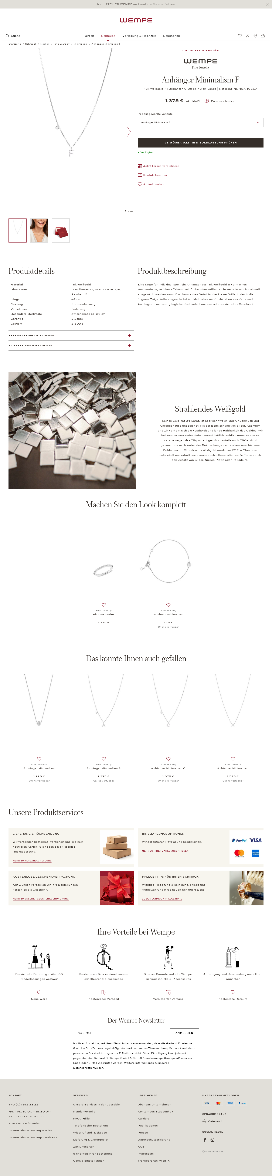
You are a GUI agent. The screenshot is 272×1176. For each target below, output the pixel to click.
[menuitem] (240, 36)
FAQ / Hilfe (81, 1118)
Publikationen (148, 1125)
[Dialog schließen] (268, 4)
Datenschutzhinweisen (88, 1067)
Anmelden (184, 1032)
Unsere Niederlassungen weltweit (32, 1137)
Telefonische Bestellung (91, 1125)
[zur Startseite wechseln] (136, 20)
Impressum (146, 1153)
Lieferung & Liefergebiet (90, 1139)
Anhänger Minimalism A (103, 768)
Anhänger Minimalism (39, 768)
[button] (159, 166)
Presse (143, 1132)
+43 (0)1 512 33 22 (23, 1104)
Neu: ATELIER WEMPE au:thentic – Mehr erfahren (136, 4)
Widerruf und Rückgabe (90, 1132)
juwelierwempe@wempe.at (161, 1058)
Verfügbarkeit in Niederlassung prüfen (200, 142)
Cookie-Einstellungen (88, 1160)
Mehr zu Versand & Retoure (32, 861)
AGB (141, 1146)
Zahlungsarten (84, 1146)
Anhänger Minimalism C (168, 768)
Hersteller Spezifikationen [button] (31, 335)
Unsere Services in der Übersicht (96, 1104)
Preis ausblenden (223, 101)
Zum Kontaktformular (24, 1123)
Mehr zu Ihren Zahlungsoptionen (165, 851)
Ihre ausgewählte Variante (155, 113)
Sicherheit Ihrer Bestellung (93, 1153)
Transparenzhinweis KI (154, 1160)
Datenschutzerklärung (154, 1139)
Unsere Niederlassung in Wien (30, 1130)
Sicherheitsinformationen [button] (30, 345)
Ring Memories (104, 614)
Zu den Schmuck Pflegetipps (162, 899)
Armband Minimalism (168, 614)
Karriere (144, 1118)
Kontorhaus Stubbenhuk (155, 1111)
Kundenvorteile (84, 1111)
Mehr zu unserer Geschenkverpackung (41, 899)
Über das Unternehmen (154, 1104)
